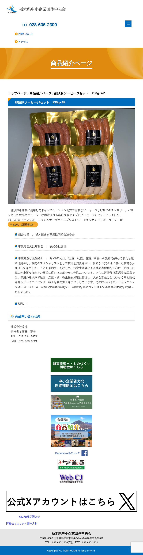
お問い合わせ (25, 34)
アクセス (23, 41)
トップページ (17, 93)
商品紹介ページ (40, 93)
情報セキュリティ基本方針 (21, 523)
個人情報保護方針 (29, 516)
